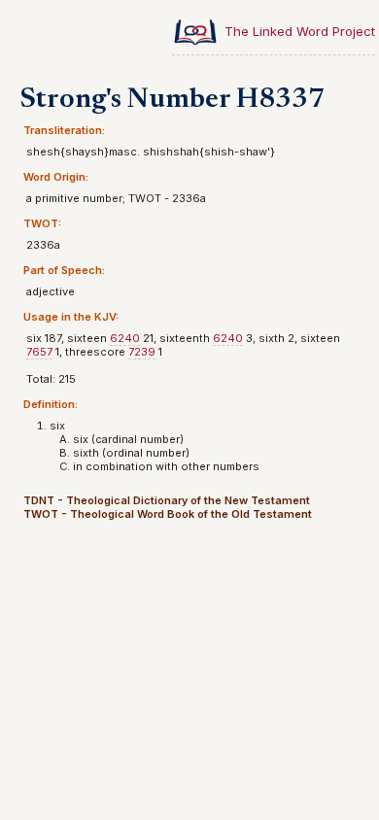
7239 (141, 352)
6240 (125, 338)
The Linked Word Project (299, 31)
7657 (39, 352)
